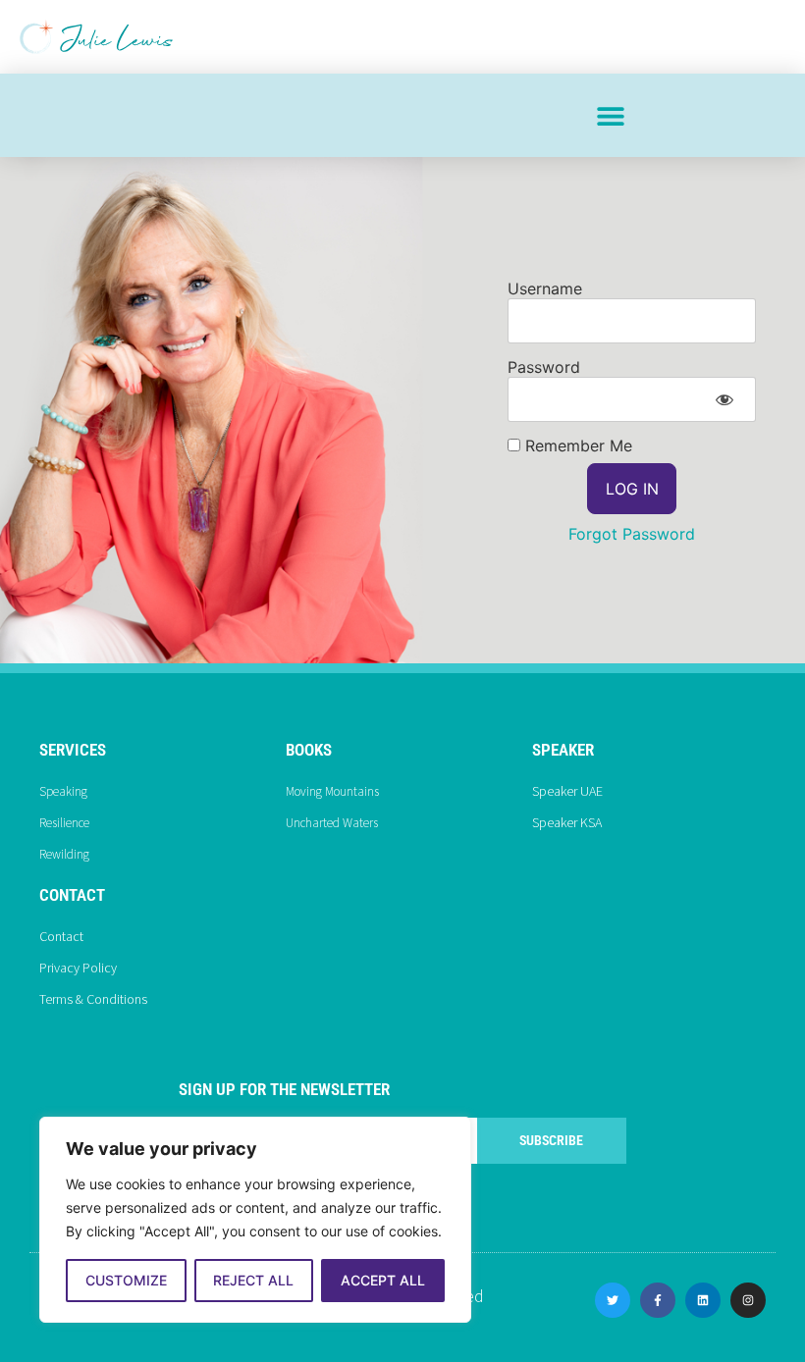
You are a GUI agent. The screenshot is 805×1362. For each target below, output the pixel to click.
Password (544, 367)
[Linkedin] (703, 1300)
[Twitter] (612, 1300)
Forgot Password (631, 534)
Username (545, 288)
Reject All (253, 1280)
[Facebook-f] (657, 1300)
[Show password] (724, 399)
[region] (255, 1220)
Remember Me (576, 445)
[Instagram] (748, 1300)
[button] (610, 115)
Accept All (383, 1280)
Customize (126, 1280)
